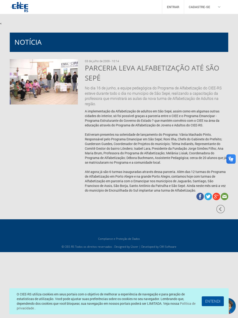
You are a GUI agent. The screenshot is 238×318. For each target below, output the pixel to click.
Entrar (173, 7)
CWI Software (167, 247)
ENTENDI (212, 301)
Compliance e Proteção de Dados (119, 239)
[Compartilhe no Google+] (217, 196)
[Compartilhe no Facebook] (200, 196)
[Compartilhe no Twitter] (209, 196)
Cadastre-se (199, 7)
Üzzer (134, 247)
